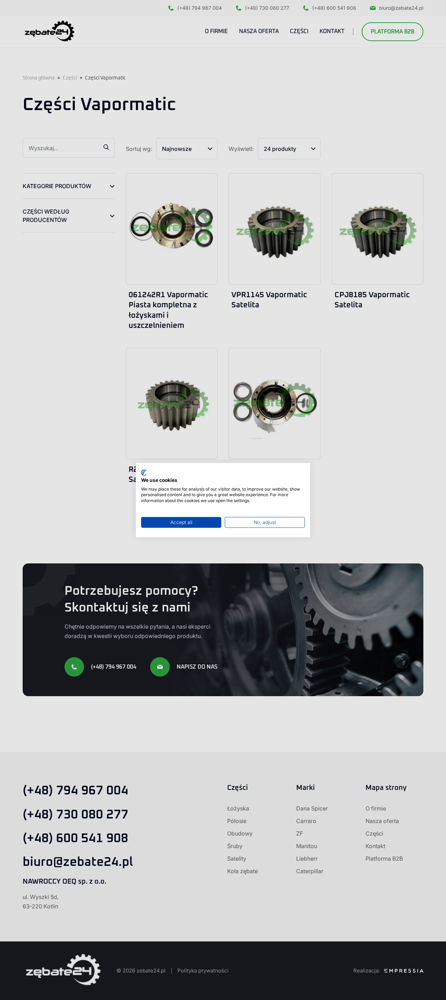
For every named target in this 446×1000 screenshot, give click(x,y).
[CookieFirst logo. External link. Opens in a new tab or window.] (143, 473)
